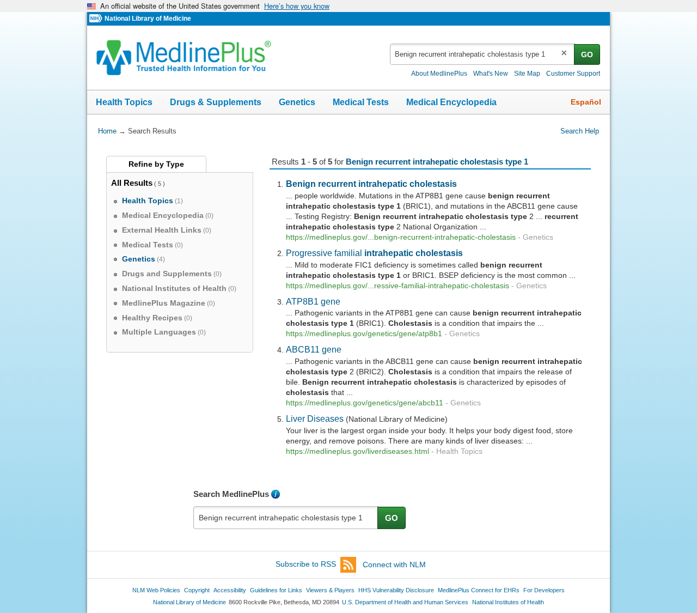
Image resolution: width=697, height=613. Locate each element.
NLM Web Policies (156, 590)
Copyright (197, 590)
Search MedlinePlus (231, 494)
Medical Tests (361, 102)
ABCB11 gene (313, 349)
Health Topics (124, 102)
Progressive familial (374, 253)
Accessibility (229, 590)
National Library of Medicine (148, 18)
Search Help (579, 131)
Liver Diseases (315, 418)
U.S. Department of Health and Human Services (405, 602)
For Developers (544, 590)
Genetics (297, 102)
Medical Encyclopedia (451, 102)
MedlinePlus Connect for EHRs (478, 590)
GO (587, 54)
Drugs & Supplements (215, 102)
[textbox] (483, 54)
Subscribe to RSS (306, 564)
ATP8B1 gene (313, 301)
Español (586, 102)
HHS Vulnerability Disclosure (396, 590)
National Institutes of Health (508, 602)
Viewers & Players (330, 590)
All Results (131, 182)
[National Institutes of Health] (97, 19)
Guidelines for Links (276, 590)
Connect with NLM (394, 564)
